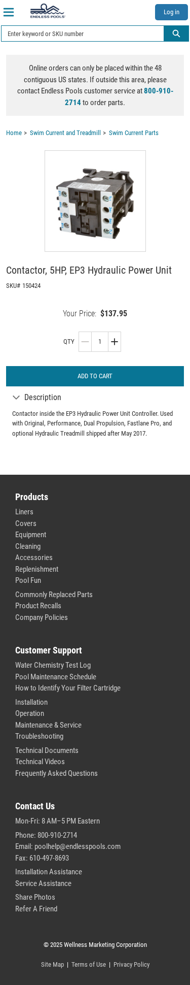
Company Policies (41, 617)
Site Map (52, 964)
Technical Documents (47, 750)
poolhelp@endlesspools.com (77, 846)
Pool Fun (28, 580)
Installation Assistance (48, 871)
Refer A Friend (36, 908)
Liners (24, 511)
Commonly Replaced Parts (54, 594)
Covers (25, 523)
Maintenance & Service (48, 725)
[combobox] (79, 33)
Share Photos (35, 897)
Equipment (30, 534)
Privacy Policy (131, 964)
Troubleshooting (39, 736)
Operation (29, 713)
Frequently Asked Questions (56, 773)
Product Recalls (38, 605)
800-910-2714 (57, 835)
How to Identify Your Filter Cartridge (68, 688)
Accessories (34, 557)
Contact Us (35, 806)
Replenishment (36, 569)
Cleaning (28, 546)
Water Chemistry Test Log (53, 665)
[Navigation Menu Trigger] (8, 12)
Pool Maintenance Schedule (55, 676)
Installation (31, 702)
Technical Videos (40, 761)
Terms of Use (88, 964)
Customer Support (48, 650)
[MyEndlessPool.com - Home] (47, 11)
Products (31, 496)
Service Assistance (43, 883)
